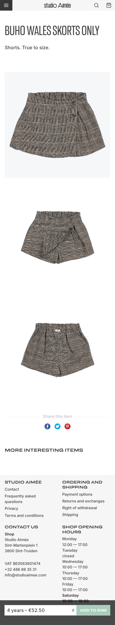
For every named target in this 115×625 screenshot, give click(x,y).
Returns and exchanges (83, 501)
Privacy (11, 509)
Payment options (77, 494)
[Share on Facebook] (47, 429)
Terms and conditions (24, 516)
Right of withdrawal (79, 508)
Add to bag (93, 610)
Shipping (70, 515)
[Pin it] (67, 429)
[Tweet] (57, 429)
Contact (12, 489)
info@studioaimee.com (25, 575)
